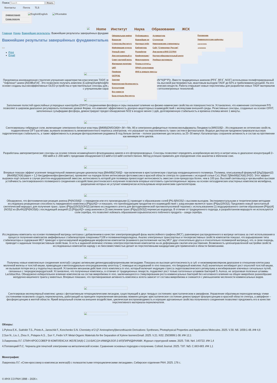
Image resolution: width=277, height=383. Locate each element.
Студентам (158, 40)
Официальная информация (125, 36)
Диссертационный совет (123, 56)
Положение (202, 35)
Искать (50, 3)
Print (11, 52)
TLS (37, 7)
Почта (26, 7)
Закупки (116, 80)
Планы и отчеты (143, 64)
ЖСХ (186, 29)
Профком (116, 72)
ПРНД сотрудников (144, 68)
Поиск (5, 2)
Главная (7, 33)
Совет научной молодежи (124, 60)
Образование (163, 29)
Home (101, 29)
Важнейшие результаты (146, 40)
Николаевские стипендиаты (166, 44)
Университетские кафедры (210, 39)
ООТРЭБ (116, 76)
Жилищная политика (121, 64)
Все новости (118, 92)
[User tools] (3, 47)
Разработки (140, 52)
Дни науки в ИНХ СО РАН (164, 52)
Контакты (10, 7)
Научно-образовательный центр (168, 56)
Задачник (202, 43)
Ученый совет (118, 52)
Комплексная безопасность (125, 84)
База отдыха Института (123, 96)
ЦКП (114, 68)
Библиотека (141, 48)
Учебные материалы (162, 60)
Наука (139, 29)
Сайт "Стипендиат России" (165, 48)
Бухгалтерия (118, 88)
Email (11, 55)
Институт (119, 29)
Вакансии (116, 40)
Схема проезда (13, 19)
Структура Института (122, 44)
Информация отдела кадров (125, 48)
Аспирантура (159, 36)
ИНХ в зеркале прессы (146, 72)
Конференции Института (147, 56)
